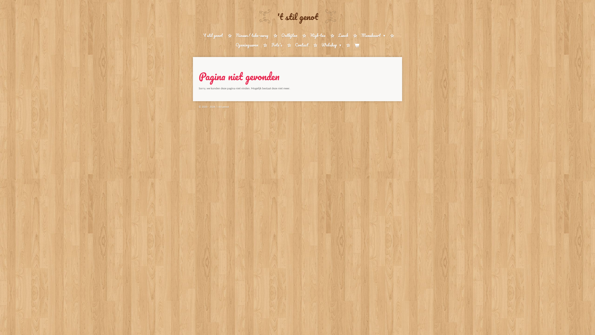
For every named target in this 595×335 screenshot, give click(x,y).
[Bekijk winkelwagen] (356, 45)
